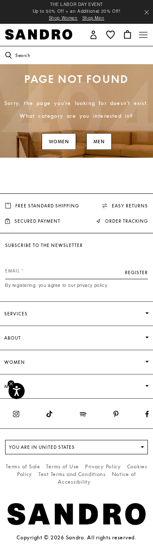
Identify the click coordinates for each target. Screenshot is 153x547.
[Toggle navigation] (143, 35)
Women (59, 142)
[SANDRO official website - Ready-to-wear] (38, 34)
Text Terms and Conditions (72, 474)
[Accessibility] (16, 391)
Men (99, 142)
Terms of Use (62, 466)
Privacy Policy (103, 466)
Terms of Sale (23, 466)
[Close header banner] (146, 12)
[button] (93, 34)
